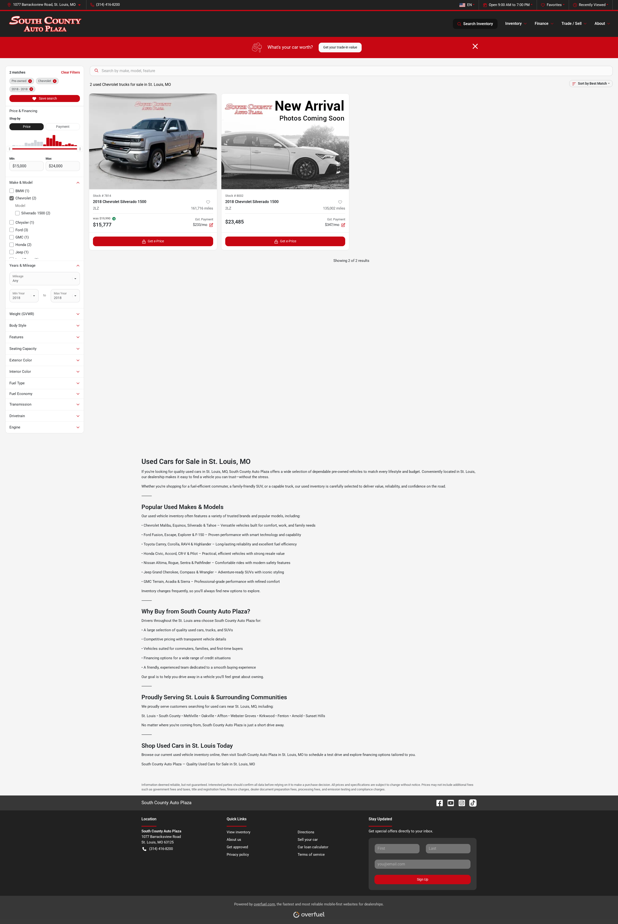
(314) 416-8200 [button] (108, 4)
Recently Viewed (592, 5)
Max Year (60, 293)
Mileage (18, 276)
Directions (306, 832)
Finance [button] (541, 23)
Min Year (19, 293)
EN (469, 5)
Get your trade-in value (340, 47)
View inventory (238, 832)
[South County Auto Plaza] (45, 24)
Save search (47, 98)
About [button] (600, 23)
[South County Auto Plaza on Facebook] (437, 803)
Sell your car (308, 839)
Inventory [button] (513, 23)
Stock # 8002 (234, 195)
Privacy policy (238, 854)
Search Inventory (478, 23)
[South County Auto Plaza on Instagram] (459, 803)
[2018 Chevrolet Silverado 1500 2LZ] (153, 141)
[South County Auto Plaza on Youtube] (448, 803)
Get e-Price (156, 241)
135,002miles (334, 208)
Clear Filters (70, 72)
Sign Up (422, 879)
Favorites (554, 5)
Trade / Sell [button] (572, 23)
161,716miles (202, 208)
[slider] (9, 149)
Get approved (237, 847)
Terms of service (311, 854)
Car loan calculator (313, 847)
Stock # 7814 (102, 195)
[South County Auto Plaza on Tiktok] (471, 803)
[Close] (475, 46)
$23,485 (234, 222)
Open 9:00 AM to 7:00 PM (509, 5)
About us (234, 839)
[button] (45, 4)
